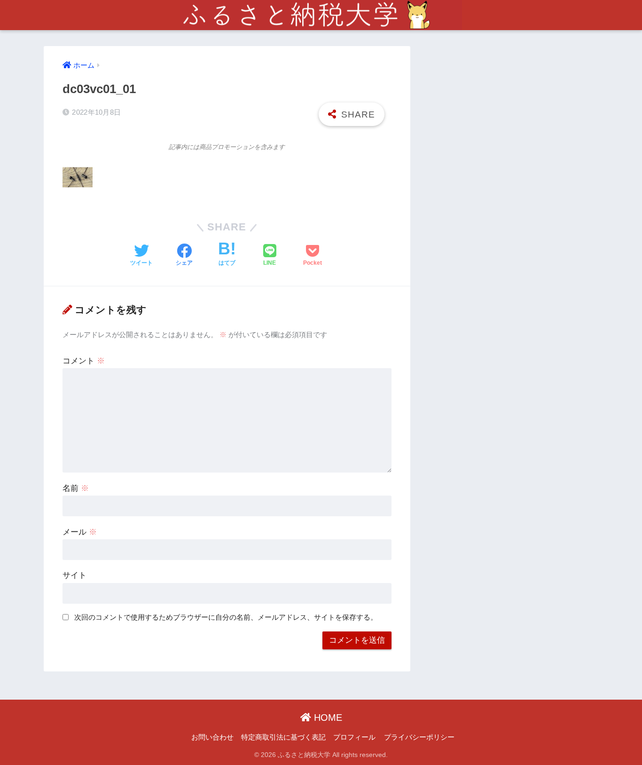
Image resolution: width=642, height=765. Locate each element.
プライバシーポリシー (419, 737)
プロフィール (354, 737)
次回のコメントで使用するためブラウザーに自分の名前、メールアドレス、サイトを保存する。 (225, 617)
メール (80, 532)
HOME (326, 717)
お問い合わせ (212, 737)
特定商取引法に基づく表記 (283, 737)
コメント (84, 360)
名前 (76, 488)
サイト (74, 575)
